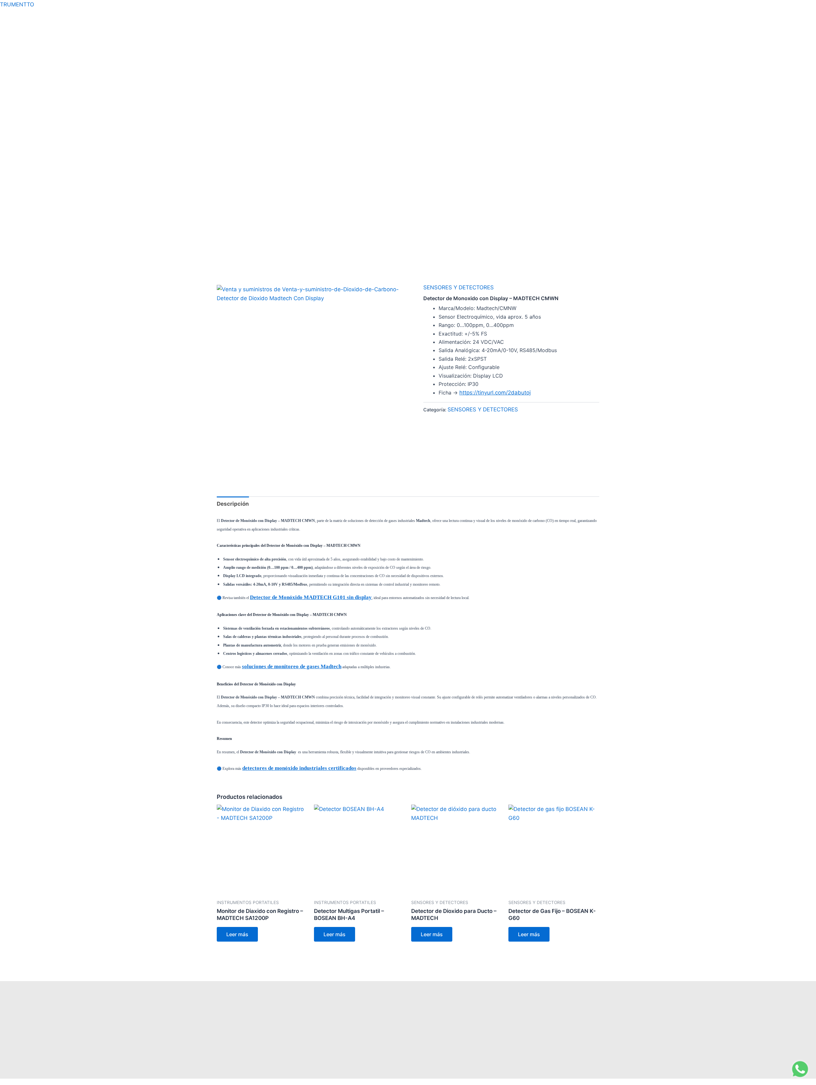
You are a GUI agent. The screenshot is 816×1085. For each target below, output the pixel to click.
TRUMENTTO (17, 4)
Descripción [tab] (233, 504)
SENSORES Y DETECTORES (458, 287)
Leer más (237, 934)
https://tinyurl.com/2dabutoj (495, 392)
